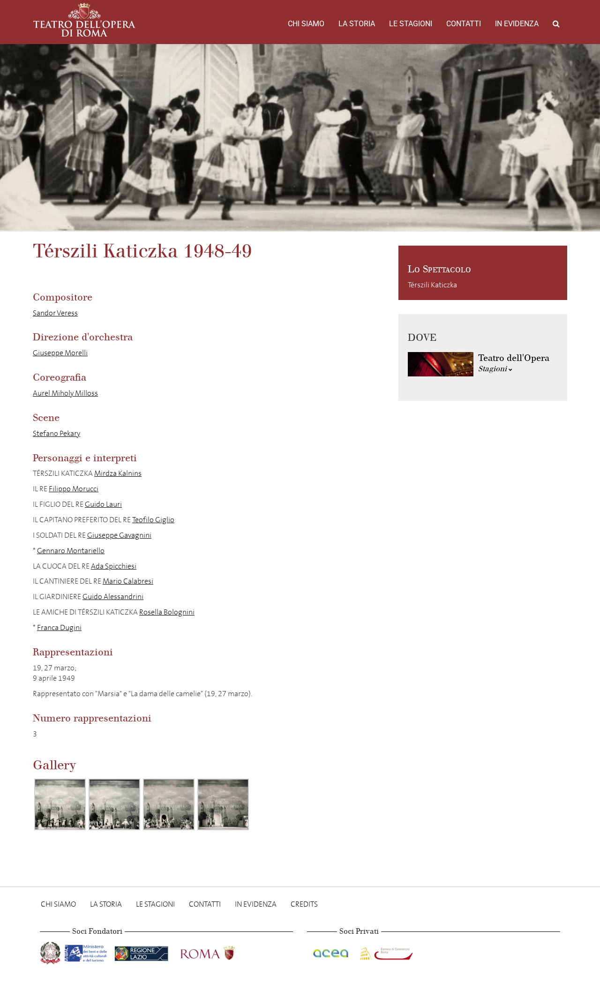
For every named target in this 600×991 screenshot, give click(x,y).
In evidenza (517, 23)
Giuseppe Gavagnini (119, 535)
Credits (304, 904)
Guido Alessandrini (112, 596)
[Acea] (331, 951)
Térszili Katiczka (432, 285)
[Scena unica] (60, 804)
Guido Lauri (103, 504)
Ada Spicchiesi (113, 566)
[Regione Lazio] (142, 951)
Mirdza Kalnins (118, 473)
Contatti (463, 23)
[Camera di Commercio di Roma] (385, 951)
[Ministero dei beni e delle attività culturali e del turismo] (87, 951)
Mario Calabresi (128, 581)
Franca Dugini (59, 627)
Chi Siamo (306, 23)
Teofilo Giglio (153, 520)
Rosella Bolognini (167, 612)
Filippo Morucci (73, 489)
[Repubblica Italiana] (51, 951)
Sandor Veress (55, 313)
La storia (356, 23)
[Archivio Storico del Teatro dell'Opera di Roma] (84, 20)
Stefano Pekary (56, 433)
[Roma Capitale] (220, 951)
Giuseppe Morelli (60, 353)
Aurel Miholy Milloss (65, 393)
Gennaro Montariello (71, 551)
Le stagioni (410, 23)
